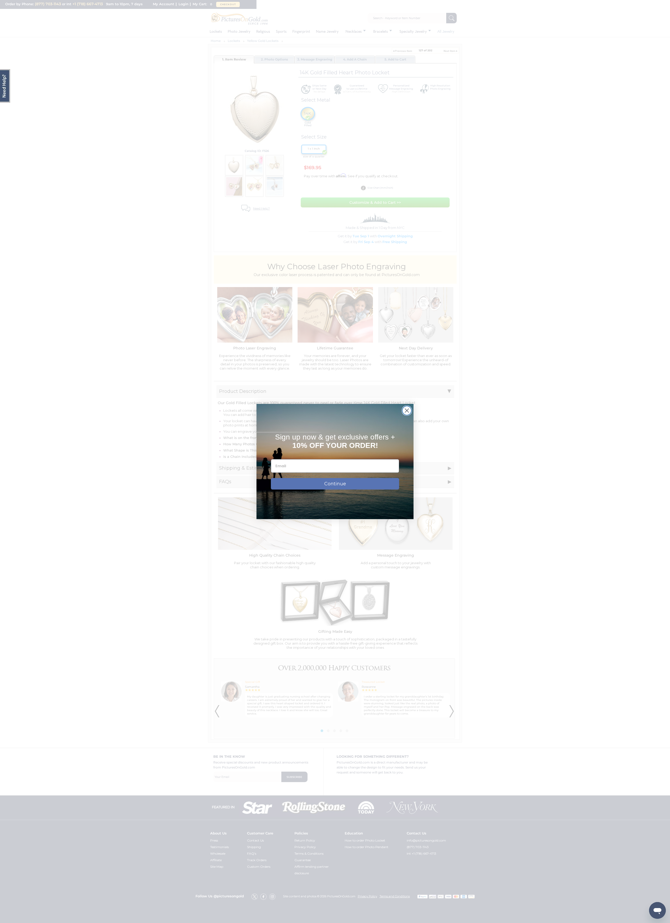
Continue (335, 484)
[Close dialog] (406, 410)
